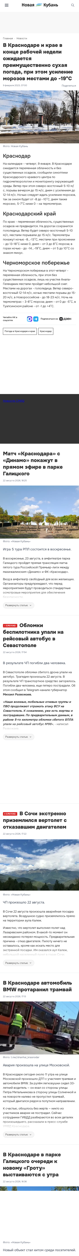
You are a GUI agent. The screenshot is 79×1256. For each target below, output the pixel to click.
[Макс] (29, 319)
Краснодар (46, 331)
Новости (22, 38)
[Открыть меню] (6, 5)
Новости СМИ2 (13, 401)
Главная (8, 38)
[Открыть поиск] (72, 5)
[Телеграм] (35, 319)
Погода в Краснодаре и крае (20, 331)
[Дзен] (65, 319)
